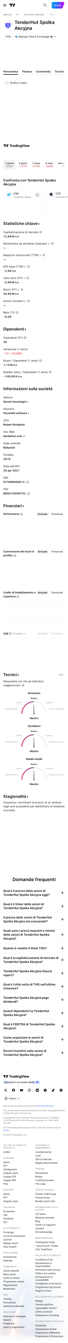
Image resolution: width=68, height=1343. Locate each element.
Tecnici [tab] (59, 71)
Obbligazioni (10, 1169)
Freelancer (9, 1323)
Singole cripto (10, 1173)
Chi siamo (40, 1214)
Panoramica (41, 1173)
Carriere (39, 1228)
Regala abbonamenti (46, 1162)
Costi (38, 1155)
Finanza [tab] (27, 71)
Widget (39, 1300)
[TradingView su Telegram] (45, 1090)
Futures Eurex (42, 1197)
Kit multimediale (43, 1232)
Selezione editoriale (13, 1306)
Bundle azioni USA (45, 1201)
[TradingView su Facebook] (13, 1090)
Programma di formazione (49, 1336)
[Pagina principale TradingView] (12, 5)
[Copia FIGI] (28, 493)
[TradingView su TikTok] (53, 1090)
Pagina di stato (43, 1290)
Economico (9, 1211)
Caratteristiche (43, 1152)
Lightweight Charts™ (46, 1308)
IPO (5, 1222)
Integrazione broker (46, 1329)
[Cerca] (45, 5)
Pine (5, 1183)
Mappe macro (10, 1243)
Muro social (9, 1274)
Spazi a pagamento (13, 1327)
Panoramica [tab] (10, 71)
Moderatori (9, 1288)
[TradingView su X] (5, 1090)
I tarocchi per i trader (46, 1245)
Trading (7, 1298)
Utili (5, 1215)
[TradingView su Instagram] (29, 1090)
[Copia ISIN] (27, 482)
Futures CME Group (45, 1194)
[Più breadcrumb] (17, 14)
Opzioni (7, 1239)
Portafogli (8, 1232)
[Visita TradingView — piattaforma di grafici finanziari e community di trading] (16, 145)
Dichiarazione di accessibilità (43, 1278)
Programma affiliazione (47, 1332)
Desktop (7, 1260)
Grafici (6, 1152)
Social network (11, 1270)
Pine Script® (10, 1246)
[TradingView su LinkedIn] (37, 1090)
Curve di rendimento (14, 1235)
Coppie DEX (9, 1180)
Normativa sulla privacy (48, 1269)
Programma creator (13, 1281)
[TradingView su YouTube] (21, 1090)
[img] (51, 36)
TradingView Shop (45, 1242)
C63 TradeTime (43, 1249)
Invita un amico (11, 1277)
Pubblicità (40, 1325)
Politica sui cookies (45, 1273)
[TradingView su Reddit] (61, 1090)
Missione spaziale (44, 1217)
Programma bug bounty (48, 1287)
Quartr (6, 1130)
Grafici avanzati (43, 1311)
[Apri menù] (4, 5)
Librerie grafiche (44, 1304)
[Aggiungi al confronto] (37, 195)
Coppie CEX (9, 1176)
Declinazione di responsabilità (43, 1264)
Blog (37, 1221)
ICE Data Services (45, 1106)
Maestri (7, 1319)
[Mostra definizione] (40, 232)
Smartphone (10, 1256)
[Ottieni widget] (61, 674)
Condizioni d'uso (44, 1259)
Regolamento (10, 1285)
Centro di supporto (45, 1224)
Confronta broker (44, 1180)
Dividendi (8, 1218)
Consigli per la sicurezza (48, 1283)
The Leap (40, 1183)
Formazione (9, 1302)
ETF (5, 1165)
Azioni (6, 1162)
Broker (38, 1176)
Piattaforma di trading (47, 1315)
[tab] (42, 514)
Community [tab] (43, 71)
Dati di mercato (43, 1159)
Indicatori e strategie (14, 1316)
